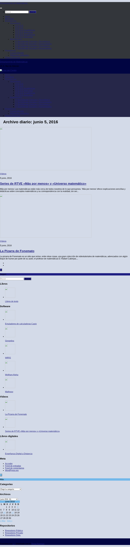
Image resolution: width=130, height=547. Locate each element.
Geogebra (9, 341)
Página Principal (12, 57)
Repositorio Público (14, 531)
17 (13, 513)
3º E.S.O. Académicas (25, 30)
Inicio (7, 16)
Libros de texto (11, 301)
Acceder (9, 463)
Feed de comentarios (14, 468)
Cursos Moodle (17, 53)
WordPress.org (12, 470)
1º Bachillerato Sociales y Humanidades (33, 44)
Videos (3, 174)
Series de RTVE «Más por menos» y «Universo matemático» (43, 183)
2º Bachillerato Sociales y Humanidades (33, 48)
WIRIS (8, 358)
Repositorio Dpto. (13, 535)
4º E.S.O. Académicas (25, 35)
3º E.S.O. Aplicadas (24, 32)
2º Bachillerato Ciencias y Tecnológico (32, 46)
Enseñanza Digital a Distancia (18, 454)
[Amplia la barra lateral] (1, 269)
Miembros (9, 19)
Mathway (9, 392)
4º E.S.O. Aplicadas (24, 37)
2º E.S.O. (19, 28)
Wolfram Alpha (11, 375)
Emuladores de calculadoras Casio (21, 324)
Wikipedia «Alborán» (19, 55)
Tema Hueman (37, 544)
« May (2, 521)
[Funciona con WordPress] (13, 544)
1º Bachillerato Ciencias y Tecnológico (32, 41)
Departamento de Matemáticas (14, 3)
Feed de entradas (13, 466)
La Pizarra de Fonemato (17, 251)
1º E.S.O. (19, 25)
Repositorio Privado (14, 533)
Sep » (9, 521)
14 (4, 513)
